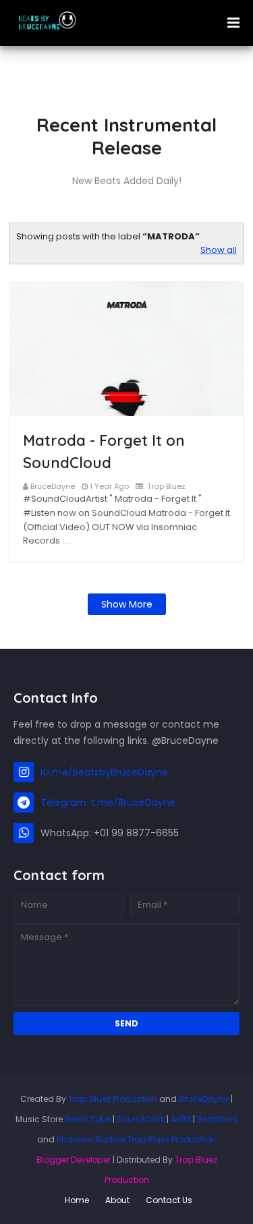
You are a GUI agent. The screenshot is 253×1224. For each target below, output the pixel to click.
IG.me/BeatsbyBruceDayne (104, 772)
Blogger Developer (73, 1159)
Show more (126, 604)
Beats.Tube (88, 1119)
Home (77, 1200)
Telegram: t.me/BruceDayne (107, 802)
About (117, 1200)
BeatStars (217, 1119)
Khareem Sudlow (92, 1139)
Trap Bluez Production (112, 1099)
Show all (218, 249)
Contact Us (169, 1200)
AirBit (181, 1119)
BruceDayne (52, 486)
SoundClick (141, 1119)
